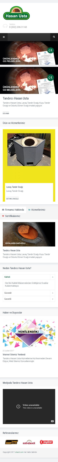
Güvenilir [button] (8, 293)
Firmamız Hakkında (14, 209)
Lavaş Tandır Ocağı (14, 187)
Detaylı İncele (12, 199)
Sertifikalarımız (12, 216)
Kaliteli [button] (7, 277)
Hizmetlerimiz (37, 209)
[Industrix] (16, 13)
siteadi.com (19, 452)
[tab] (29, 277)
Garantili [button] (7, 299)
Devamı (6, 113)
